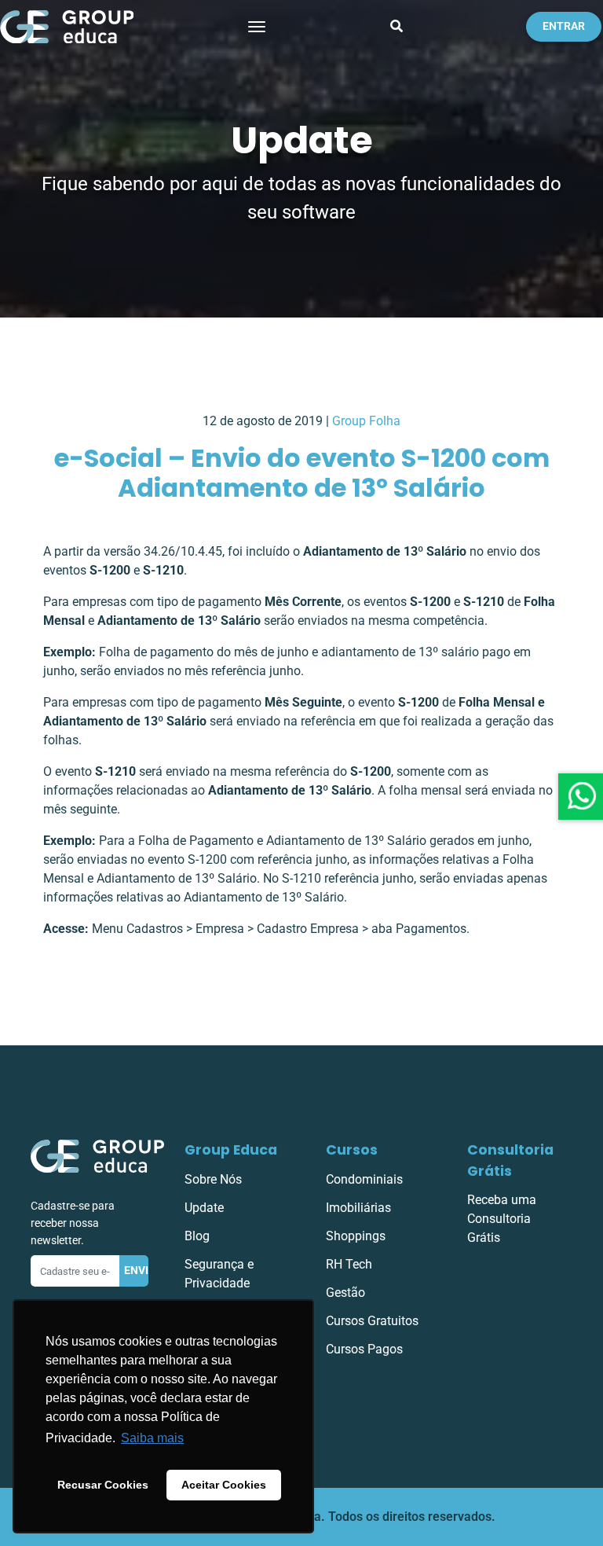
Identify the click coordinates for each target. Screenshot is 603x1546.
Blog (197, 1235)
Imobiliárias (358, 1207)
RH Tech (349, 1264)
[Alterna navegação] (257, 26)
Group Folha (366, 420)
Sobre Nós (213, 1179)
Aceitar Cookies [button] (223, 1484)
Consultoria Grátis (510, 1160)
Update (204, 1207)
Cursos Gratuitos (372, 1320)
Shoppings (356, 1235)
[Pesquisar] (396, 27)
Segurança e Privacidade (219, 1274)
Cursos (352, 1149)
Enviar (136, 1270)
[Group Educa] (97, 1155)
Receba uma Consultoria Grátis (501, 1218)
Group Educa (231, 1149)
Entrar (564, 26)
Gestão (345, 1292)
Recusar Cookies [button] (102, 1484)
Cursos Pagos (364, 1349)
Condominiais (364, 1179)
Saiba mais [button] (152, 1438)
